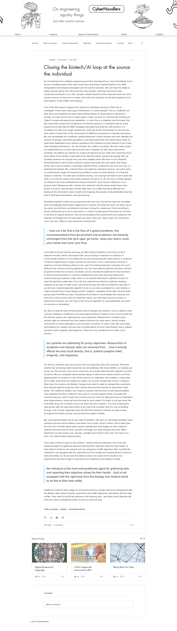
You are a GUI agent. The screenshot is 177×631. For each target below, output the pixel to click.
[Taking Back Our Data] (127, 553)
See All (142, 538)
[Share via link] (63, 517)
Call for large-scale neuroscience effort (83, 568)
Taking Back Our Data (123, 567)
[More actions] (131, 59)
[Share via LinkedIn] (57, 517)
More (130, 43)
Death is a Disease (50, 43)
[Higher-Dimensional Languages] (49, 553)
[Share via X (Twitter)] (51, 517)
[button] (142, 43)
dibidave (63, 509)
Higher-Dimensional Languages (44, 568)
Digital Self (87, 43)
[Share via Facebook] (45, 517)
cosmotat (120, 43)
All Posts (35, 43)
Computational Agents (104, 43)
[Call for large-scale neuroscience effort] (88, 553)
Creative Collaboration (70, 43)
